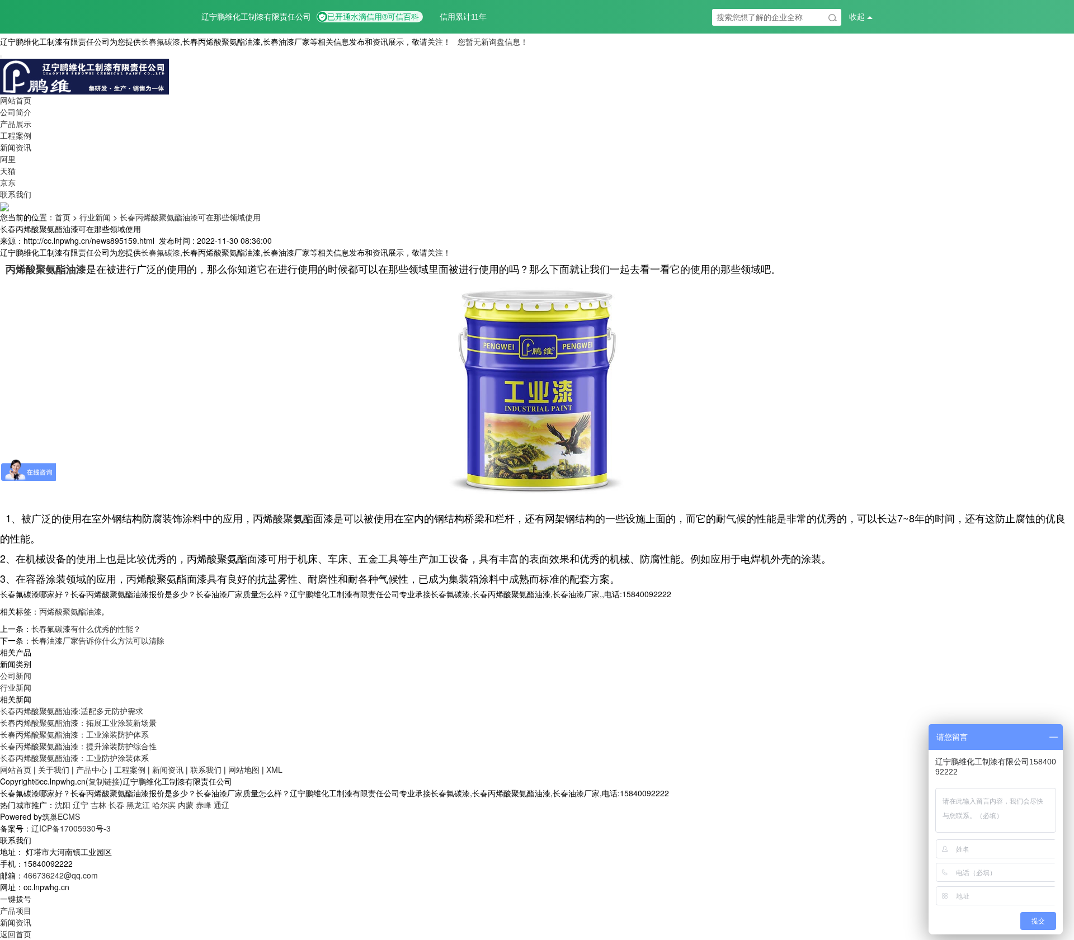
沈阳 (62, 804)
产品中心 (91, 769)
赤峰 (203, 804)
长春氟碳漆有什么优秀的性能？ (86, 628)
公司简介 (15, 111)
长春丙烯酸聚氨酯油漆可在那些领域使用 (190, 217)
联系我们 (15, 194)
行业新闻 (95, 217)
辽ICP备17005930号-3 (71, 828)
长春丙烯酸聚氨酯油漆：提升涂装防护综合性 (78, 746)
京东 (8, 182)
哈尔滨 (164, 804)
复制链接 (104, 781)
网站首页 (15, 100)
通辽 (221, 804)
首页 (62, 217)
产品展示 (15, 123)
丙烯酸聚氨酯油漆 (70, 611)
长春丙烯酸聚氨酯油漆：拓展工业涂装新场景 (78, 722)
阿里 (8, 158)
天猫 (8, 170)
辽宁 (80, 804)
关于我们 (53, 769)
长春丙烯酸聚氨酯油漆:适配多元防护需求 (71, 710)
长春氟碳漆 (160, 41)
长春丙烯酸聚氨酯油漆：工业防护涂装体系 (74, 757)
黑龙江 (138, 804)
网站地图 (244, 769)
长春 (116, 804)
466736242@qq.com (60, 875)
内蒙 (186, 804)
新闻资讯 (15, 147)
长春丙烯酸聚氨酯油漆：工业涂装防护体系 (74, 734)
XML (274, 769)
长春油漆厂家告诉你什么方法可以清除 (97, 640)
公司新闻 (15, 675)
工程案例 (15, 135)
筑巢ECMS (61, 816)
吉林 (98, 804)
